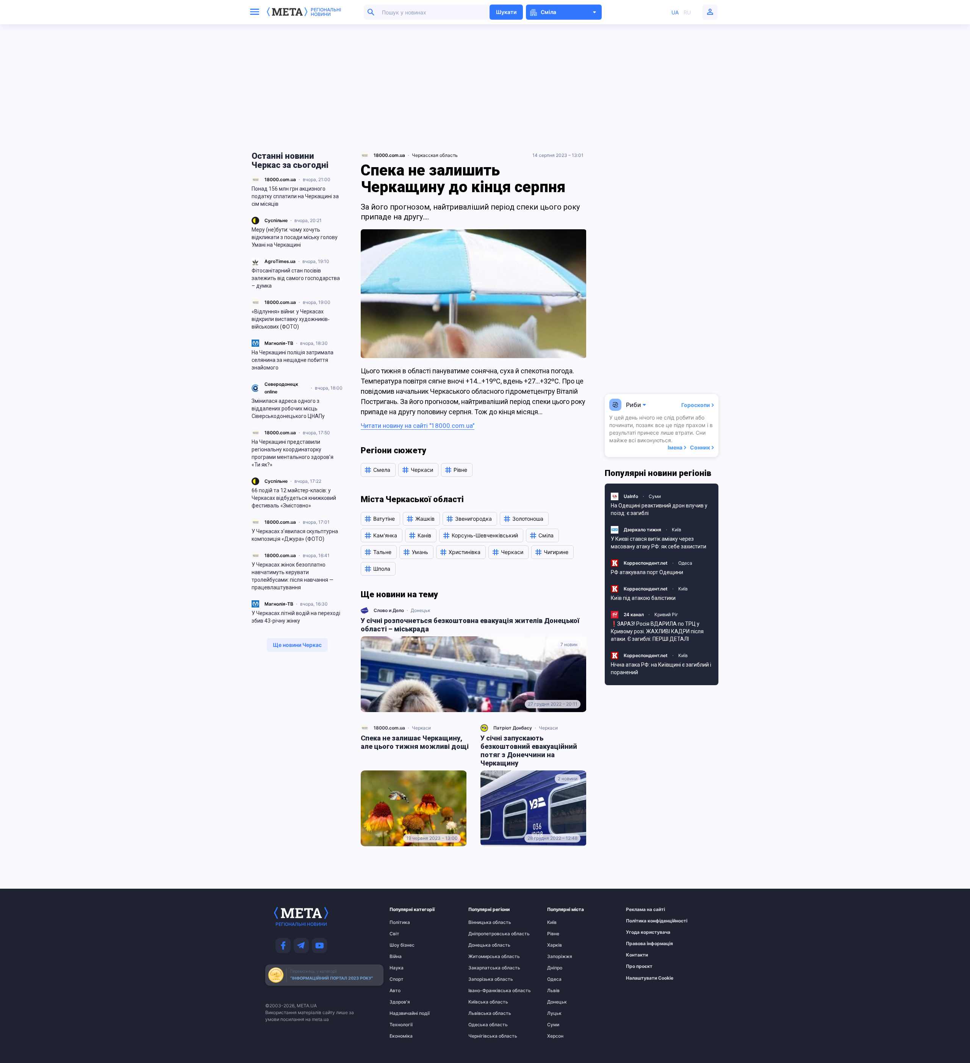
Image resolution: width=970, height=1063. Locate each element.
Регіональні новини (326, 12)
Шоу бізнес (402, 945)
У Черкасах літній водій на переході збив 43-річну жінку (296, 617)
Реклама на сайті (641, 909)
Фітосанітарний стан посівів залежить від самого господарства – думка (296, 278)
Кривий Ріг (666, 614)
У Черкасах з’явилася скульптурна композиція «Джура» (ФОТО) (295, 535)
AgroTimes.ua (280, 261)
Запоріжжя (559, 956)
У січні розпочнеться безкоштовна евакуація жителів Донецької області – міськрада (470, 625)
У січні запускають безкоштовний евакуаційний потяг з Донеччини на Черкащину (528, 750)
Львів (553, 990)
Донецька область (483, 945)
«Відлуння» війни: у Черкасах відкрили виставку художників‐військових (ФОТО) (291, 319)
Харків (554, 945)
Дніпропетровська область (483, 933)
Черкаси (421, 728)
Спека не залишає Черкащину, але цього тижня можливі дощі (415, 742)
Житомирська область (483, 956)
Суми (655, 496)
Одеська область (483, 1024)
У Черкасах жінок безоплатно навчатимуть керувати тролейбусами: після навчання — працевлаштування (292, 576)
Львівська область (483, 1013)
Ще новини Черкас (297, 645)
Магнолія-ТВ (278, 343)
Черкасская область (435, 155)
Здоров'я (400, 1002)
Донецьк (420, 610)
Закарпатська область (483, 968)
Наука (397, 968)
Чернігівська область (483, 1036)
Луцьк (554, 1013)
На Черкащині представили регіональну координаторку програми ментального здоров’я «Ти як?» (292, 453)
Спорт (397, 979)
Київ (676, 529)
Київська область (483, 1002)
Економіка (401, 1036)
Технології (401, 1024)
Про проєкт (639, 966)
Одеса (685, 563)
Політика (400, 922)
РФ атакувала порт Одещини (647, 572)
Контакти (637, 955)
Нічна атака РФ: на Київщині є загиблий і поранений (661, 668)
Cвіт (394, 933)
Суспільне (276, 220)
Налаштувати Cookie (649, 978)
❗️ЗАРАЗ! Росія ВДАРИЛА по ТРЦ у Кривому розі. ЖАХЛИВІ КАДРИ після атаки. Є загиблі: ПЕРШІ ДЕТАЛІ (657, 631)
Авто (395, 990)
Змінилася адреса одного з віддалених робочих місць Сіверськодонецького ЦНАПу (289, 408)
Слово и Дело (389, 610)
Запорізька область (483, 979)
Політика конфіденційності (641, 921)
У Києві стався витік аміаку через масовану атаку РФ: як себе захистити (658, 543)
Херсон (555, 1036)
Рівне (553, 933)
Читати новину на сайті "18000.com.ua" (417, 425)
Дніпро (554, 968)
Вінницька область (483, 922)
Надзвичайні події (404, 1013)
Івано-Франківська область (483, 990)
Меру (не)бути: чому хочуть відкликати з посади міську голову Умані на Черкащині (295, 237)
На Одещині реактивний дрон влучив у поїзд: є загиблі (659, 509)
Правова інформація (641, 943)
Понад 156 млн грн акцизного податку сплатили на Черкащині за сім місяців (295, 196)
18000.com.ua (280, 179)
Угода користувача (641, 932)
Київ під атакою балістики (643, 598)
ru (687, 12)
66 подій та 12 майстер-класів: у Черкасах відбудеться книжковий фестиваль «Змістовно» (294, 498)
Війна (396, 956)
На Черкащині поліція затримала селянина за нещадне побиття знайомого (292, 360)
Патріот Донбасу (512, 728)
